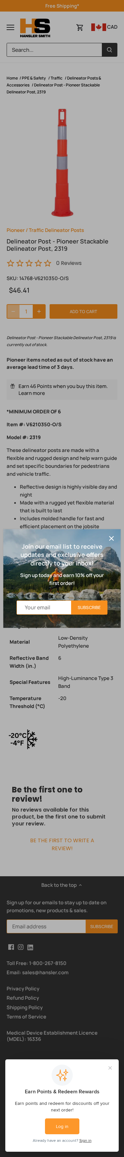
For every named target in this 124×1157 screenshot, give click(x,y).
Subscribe (89, 607)
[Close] (111, 538)
